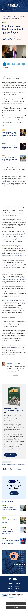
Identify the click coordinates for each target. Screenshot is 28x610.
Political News (21, 464)
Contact (17, 588)
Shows (10, 586)
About (10, 588)
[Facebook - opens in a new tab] (4, 39)
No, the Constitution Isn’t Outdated (10, 520)
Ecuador (13, 184)
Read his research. (11, 371)
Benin (8, 180)
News (10, 584)
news (3, 130)
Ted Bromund (5, 36)
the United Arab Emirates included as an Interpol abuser (13, 234)
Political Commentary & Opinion (9, 464)
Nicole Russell (6, 533)
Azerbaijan (4, 180)
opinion (3, 143)
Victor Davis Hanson (7, 151)
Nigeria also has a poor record (13, 255)
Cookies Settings (15, 600)
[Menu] (4, 10)
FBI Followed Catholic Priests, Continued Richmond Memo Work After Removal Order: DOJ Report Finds (9, 134)
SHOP (16, 591)
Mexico (19, 184)
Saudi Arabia (14, 181)
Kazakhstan (14, 180)
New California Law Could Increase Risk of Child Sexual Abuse (10, 530)
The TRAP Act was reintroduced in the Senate (13, 300)
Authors (17, 586)
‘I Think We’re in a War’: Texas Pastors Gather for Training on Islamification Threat (9, 159)
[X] (11, 469)
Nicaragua (4, 181)
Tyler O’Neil (5, 139)
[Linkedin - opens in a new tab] (6, 39)
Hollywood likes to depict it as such (14, 83)
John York (4, 522)
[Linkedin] (6, 469)
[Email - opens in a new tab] (9, 39)
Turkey (3, 183)
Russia (8, 181)
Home (3, 16)
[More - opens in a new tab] (14, 39)
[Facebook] (4, 469)
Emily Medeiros (6, 162)
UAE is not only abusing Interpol (17, 239)
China (8, 184)
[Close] (25, 594)
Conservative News (10, 16)
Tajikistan (20, 181)
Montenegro (20, 180)
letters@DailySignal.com (13, 347)
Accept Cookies (15, 607)
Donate (10, 591)
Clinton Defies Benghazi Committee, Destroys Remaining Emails (9, 509)
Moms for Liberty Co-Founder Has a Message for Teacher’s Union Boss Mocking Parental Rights (10, 542)
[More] (14, 469)
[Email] (9, 469)
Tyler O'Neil (5, 545)
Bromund (15, 375)
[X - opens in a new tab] (11, 39)
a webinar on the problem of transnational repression (14, 323)
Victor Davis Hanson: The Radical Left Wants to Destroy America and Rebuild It (10, 147)
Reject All (15, 603)
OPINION (4, 505)
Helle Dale (5, 513)
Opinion (17, 584)
